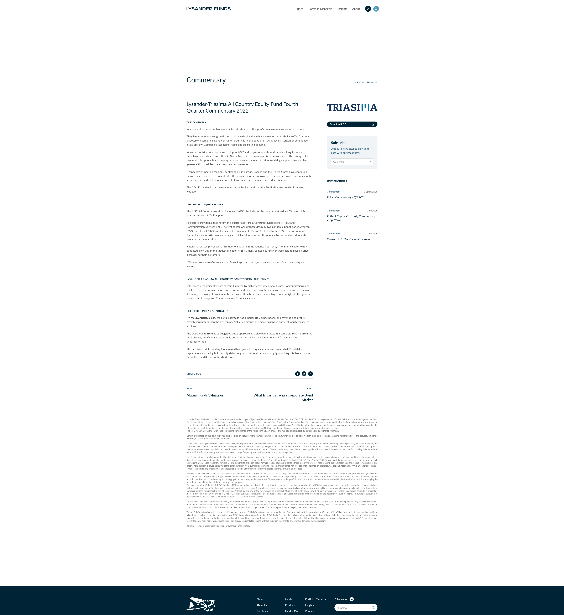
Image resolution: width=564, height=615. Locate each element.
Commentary (333, 191)
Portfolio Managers (320, 9)
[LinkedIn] (352, 599)
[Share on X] (310, 373)
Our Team (262, 611)
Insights (342, 9)
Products (290, 605)
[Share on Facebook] (297, 373)
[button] (376, 9)
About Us (261, 605)
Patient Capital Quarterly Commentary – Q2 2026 (351, 218)
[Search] (373, 607)
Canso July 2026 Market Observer (348, 239)
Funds (299, 9)
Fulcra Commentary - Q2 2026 (346, 197)
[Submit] (370, 162)
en (368, 8)
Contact (309, 611)
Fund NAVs (291, 611)
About (356, 9)
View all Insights (366, 82)
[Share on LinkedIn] (304, 373)
